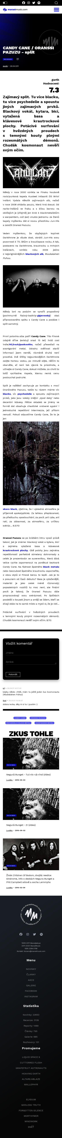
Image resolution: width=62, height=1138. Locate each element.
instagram (31, 996)
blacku (7, 394)
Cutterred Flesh (31, 1062)
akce (31, 980)
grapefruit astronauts (31, 1068)
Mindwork (31, 1121)
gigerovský (43, 315)
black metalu (51, 566)
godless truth (31, 1105)
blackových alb (34, 254)
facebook (31, 991)
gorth (5, 66)
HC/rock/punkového (20, 344)
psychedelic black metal (18, 723)
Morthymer (31, 1116)
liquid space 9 (31, 1057)
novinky (31, 969)
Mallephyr (31, 1084)
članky (31, 974)
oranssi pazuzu (38, 718)
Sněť (31, 1127)
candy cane (20, 718)
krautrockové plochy (15, 550)
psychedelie (25, 394)
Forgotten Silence (31, 1110)
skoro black (10, 509)
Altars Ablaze (31, 1079)
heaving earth (31, 1073)
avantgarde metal (44, 723)
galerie (31, 985)
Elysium (31, 1099)
